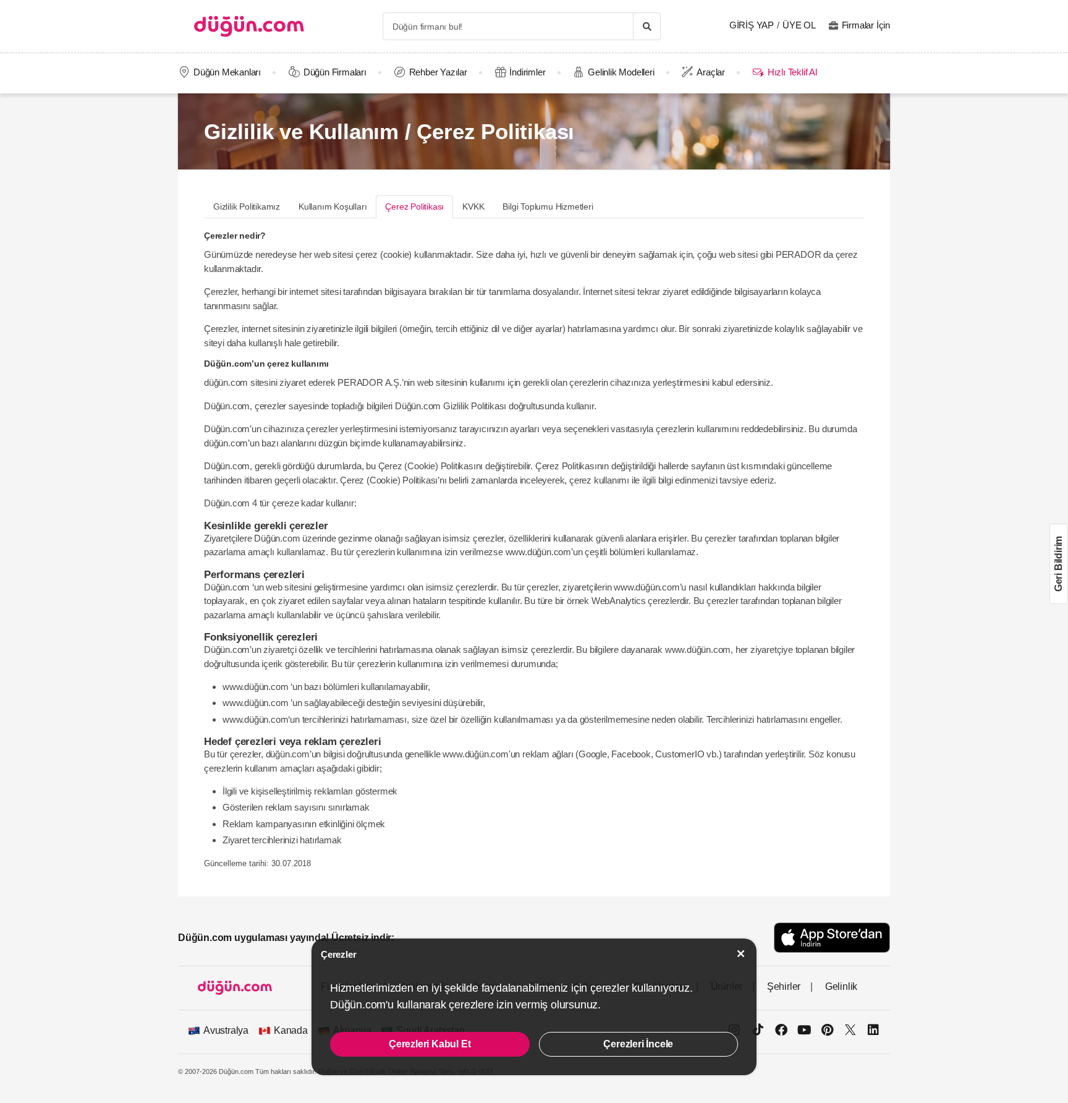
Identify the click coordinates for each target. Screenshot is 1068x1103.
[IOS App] (832, 937)
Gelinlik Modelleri (621, 72)
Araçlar (711, 72)
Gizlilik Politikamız (246, 206)
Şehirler (783, 986)
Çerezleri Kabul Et (429, 1044)
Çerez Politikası (414, 206)
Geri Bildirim (1058, 564)
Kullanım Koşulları (333, 206)
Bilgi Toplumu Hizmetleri (547, 206)
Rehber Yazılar (438, 72)
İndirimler (527, 72)
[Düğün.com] (249, 26)
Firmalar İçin (866, 25)
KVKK (473, 206)
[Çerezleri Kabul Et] (741, 954)
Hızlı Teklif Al (792, 72)
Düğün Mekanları (227, 72)
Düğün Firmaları (335, 72)
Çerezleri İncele (638, 1044)
